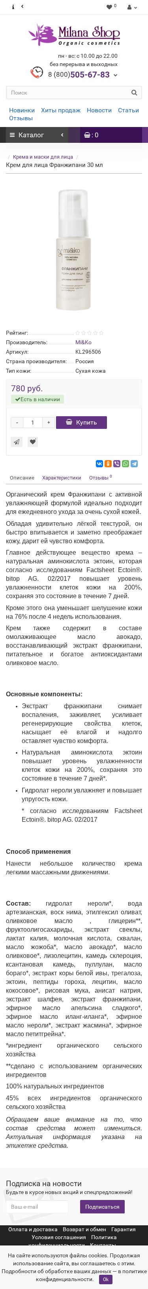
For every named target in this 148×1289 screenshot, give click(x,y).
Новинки (22, 110)
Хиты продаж (61, 110)
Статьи (128, 110)
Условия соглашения (59, 1237)
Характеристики (61, 478)
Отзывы (21, 118)
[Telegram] (134, 463)
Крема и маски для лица (43, 157)
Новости (99, 110)
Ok (106, 1279)
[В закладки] (33, 442)
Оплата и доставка (33, 1229)
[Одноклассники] (108, 463)
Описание (22, 478)
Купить (86, 422)
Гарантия (123, 1229)
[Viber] (116, 463)
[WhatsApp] (125, 463)
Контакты (103, 1245)
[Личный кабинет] (131, 7)
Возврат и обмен (84, 1229)
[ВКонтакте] (99, 463)
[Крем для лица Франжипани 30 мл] (74, 250)
